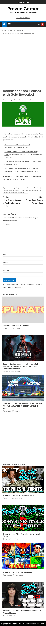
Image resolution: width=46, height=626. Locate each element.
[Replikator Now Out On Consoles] (23, 310)
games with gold (12, 188)
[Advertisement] (23, 60)
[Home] (4, 24)
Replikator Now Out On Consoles (16, 326)
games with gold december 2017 (32, 190)
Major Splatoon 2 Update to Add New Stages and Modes (12, 201)
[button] (9, 24)
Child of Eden (9, 161)
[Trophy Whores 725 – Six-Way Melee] (23, 556)
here (23, 179)
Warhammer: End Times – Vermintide (17, 145)
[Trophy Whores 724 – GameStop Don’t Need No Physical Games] (23, 595)
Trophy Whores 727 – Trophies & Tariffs (19, 496)
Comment (7, 224)
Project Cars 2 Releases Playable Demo (34, 200)
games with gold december (12, 190)
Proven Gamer (23, 9)
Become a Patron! (23, 18)
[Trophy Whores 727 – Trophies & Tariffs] (23, 479)
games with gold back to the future (29, 188)
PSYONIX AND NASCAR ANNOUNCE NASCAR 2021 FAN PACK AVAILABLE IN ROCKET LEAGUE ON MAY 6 (23, 406)
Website (6, 270)
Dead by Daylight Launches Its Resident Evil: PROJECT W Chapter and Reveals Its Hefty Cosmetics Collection (20, 366)
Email (5, 262)
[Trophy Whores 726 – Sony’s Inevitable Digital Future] (23, 518)
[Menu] (9, 24)
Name (5, 254)
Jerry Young (8, 100)
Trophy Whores (20, 498)
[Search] (39, 24)
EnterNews (30, 623)
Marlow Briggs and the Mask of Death (17, 168)
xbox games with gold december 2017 (16, 192)
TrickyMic (17, 328)
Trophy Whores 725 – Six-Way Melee (17, 572)
